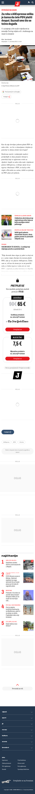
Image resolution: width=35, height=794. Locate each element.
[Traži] (32, 2)
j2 (2, 723)
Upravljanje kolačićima (23, 769)
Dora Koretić (8, 39)
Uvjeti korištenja (22, 760)
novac (4, 729)
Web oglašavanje (6, 766)
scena (4, 741)
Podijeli (6, 97)
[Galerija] (17, 63)
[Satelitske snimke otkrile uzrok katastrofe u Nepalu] (28, 565)
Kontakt (4, 769)
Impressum (5, 760)
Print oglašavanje (22, 766)
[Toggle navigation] (2, 2)
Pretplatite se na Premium (23, 780)
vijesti (4, 712)
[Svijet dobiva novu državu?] (28, 626)
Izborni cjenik (21, 763)
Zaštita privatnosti (6, 763)
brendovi (5, 747)
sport (4, 717)
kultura (5, 735)
